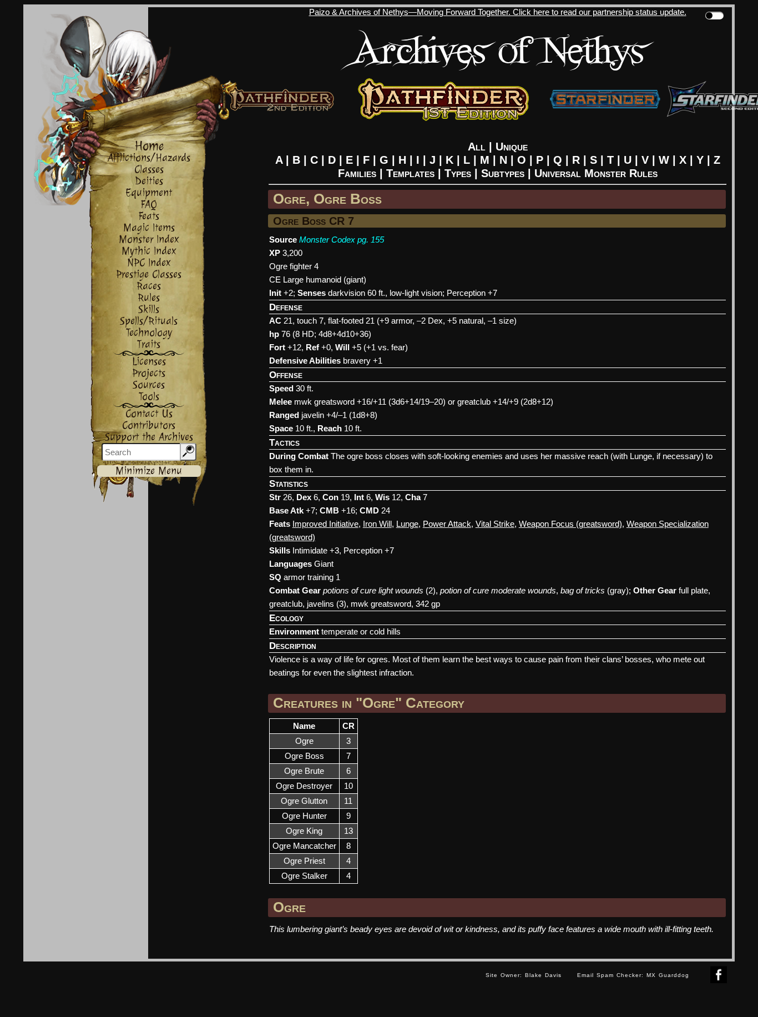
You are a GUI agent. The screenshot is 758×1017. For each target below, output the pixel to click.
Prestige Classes (148, 274)
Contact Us (149, 414)
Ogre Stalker (304, 875)
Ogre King (304, 830)
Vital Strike (495, 523)
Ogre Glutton (304, 800)
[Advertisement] (251, 986)
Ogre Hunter (304, 815)
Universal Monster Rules (596, 173)
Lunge (407, 523)
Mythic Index (149, 251)
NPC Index (149, 263)
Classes (149, 169)
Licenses (149, 361)
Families (357, 173)
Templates (410, 173)
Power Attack (447, 523)
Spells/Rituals (149, 321)
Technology (149, 333)
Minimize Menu (148, 471)
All (477, 146)
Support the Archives (149, 437)
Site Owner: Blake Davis (524, 975)
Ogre (304, 741)
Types (457, 173)
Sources (149, 385)
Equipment (148, 193)
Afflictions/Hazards (149, 158)
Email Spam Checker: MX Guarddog (633, 975)
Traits (148, 344)
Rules (149, 298)
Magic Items (149, 228)
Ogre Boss (304, 756)
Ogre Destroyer (304, 786)
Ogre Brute (304, 771)
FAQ (148, 204)
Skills (148, 309)
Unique (512, 146)
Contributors (148, 425)
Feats (148, 216)
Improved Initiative (325, 523)
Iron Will (377, 523)
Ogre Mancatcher (304, 845)
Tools (149, 396)
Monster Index (149, 239)
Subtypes (502, 173)
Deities (149, 181)
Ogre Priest (304, 860)
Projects (148, 373)
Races (149, 286)
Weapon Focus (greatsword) (570, 523)
